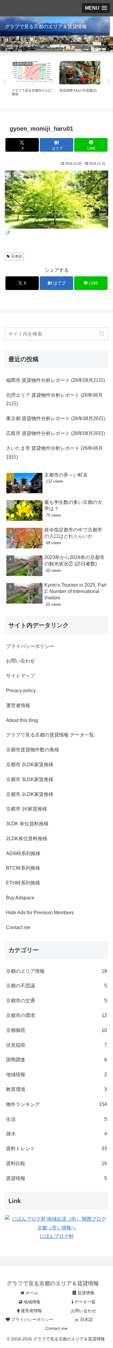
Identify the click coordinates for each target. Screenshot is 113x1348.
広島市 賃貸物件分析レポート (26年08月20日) (55, 433)
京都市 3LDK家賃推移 (29, 779)
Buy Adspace (20, 897)
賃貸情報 (85, 1292)
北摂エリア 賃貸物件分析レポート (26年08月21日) (54, 399)
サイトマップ (20, 675)
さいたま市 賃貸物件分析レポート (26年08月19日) (54, 453)
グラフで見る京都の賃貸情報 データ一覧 (50, 734)
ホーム (31, 1292)
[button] (102, 333)
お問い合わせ (20, 660)
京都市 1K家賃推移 (26, 808)
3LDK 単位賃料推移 (27, 823)
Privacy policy (21, 690)
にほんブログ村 (57, 1236)
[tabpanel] (32, 81)
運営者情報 (18, 705)
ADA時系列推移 (23, 853)
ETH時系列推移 (23, 882)
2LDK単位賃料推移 (26, 838)
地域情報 (31, 1301)
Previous (5, 82)
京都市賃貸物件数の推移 (32, 749)
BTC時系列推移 (23, 868)
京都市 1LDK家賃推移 (29, 794)
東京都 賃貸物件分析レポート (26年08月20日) (55, 418)
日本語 (16, 256)
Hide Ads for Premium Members (40, 912)
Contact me (18, 927)
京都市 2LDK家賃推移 (29, 764)
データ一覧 (84, 1301)
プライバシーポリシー (30, 646)
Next (108, 82)
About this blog (22, 720)
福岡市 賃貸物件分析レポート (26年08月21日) (55, 380)
